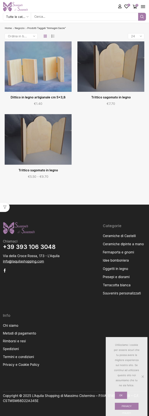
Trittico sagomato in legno (111, 97)
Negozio (20, 28)
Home (8, 28)
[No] (143, 376)
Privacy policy (127, 407)
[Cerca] (142, 17)
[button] (120, 6)
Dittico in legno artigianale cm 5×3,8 (38, 97)
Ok (121, 395)
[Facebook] (5, 270)
